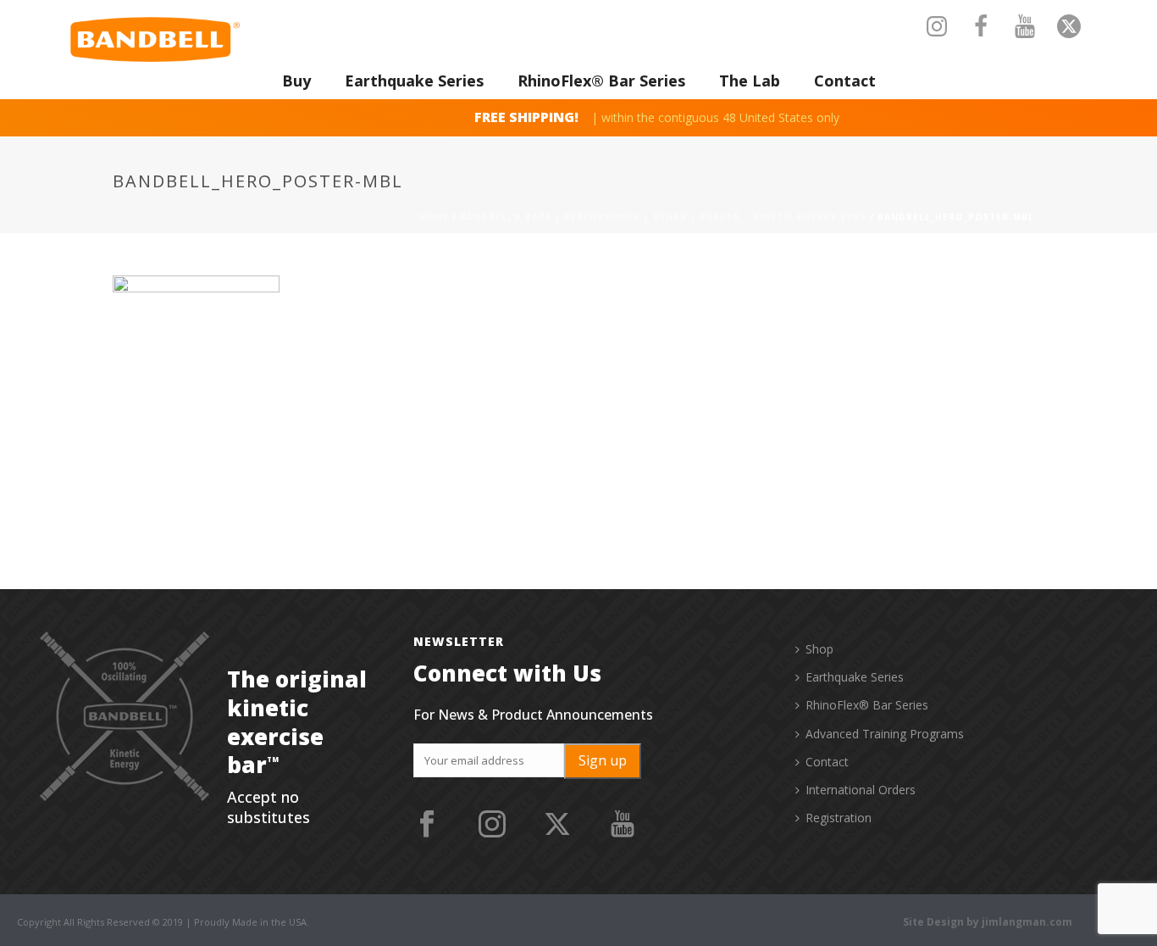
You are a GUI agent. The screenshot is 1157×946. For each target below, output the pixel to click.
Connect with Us (507, 673)
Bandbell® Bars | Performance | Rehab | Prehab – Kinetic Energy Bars (663, 217)
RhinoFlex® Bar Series (601, 80)
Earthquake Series (414, 80)
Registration (838, 818)
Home (433, 217)
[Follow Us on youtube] (622, 824)
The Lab (749, 80)
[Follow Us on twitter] (557, 824)
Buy (296, 80)
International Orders (860, 790)
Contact (845, 80)
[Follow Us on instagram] (492, 824)
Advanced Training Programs (884, 734)
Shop (819, 649)
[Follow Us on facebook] (426, 824)
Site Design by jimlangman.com (987, 922)
